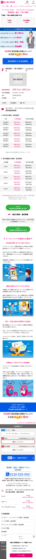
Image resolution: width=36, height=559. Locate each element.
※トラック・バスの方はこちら (26, 422)
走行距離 (7, 446)
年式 (6, 438)
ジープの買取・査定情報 (8, 521)
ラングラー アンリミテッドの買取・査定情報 (15, 517)
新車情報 (4, 531)
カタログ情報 (5, 528)
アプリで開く (21, 555)
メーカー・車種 (10, 430)
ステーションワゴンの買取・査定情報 (12, 524)
